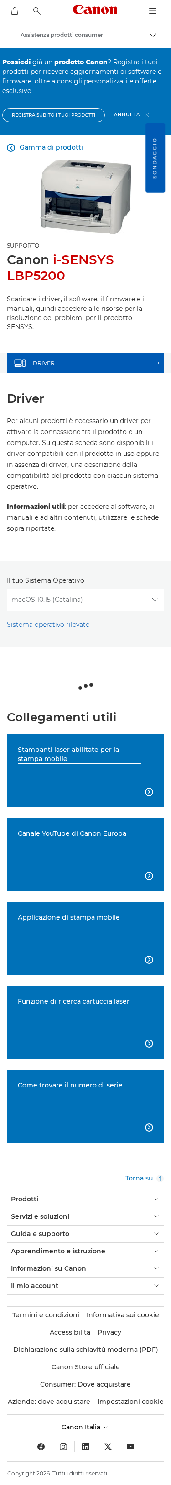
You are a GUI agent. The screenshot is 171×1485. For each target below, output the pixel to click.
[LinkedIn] (85, 1446)
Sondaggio (155, 158)
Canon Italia (82, 1427)
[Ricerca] (37, 11)
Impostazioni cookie (131, 1401)
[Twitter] (108, 1446)
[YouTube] (130, 1446)
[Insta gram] (63, 1446)
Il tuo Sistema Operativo (45, 580)
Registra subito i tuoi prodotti (53, 115)
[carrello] (14, 11)
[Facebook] (41, 1446)
